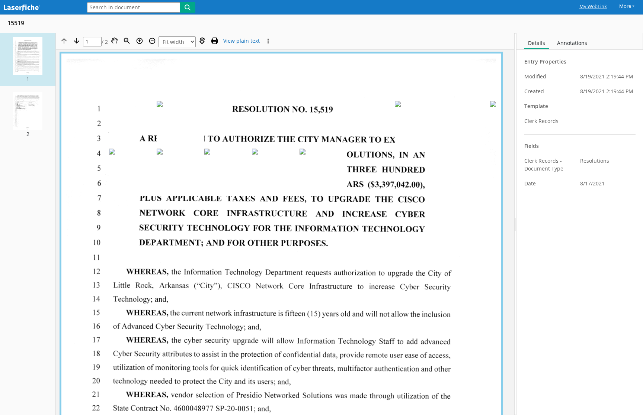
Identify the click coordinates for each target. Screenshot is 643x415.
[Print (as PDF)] (214, 41)
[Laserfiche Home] (39, 8)
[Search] (187, 7)
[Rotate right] (202, 41)
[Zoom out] (152, 41)
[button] (27, 59)
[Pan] (114, 41)
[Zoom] (127, 41)
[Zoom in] (139, 41)
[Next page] (76, 41)
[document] (579, 224)
